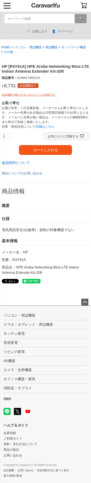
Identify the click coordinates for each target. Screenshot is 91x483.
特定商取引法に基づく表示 (53, 470)
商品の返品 (11, 449)
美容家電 (11, 343)
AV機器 (9, 361)
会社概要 (9, 470)
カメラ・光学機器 (18, 370)
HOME (5, 47)
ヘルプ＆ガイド (16, 425)
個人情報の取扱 (13, 475)
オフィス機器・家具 (19, 379)
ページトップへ (84, 302)
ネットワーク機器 (73, 47)
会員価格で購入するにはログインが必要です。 (29, 94)
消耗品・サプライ (18, 388)
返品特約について (16, 163)
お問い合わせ (13, 455)
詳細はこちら (45, 126)
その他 (8, 52)
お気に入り (39, 31)
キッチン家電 (14, 333)
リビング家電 (14, 352)
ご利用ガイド (13, 438)
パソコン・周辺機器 (28, 47)
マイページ (65, 31)
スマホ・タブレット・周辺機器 (28, 324)
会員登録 (10, 433)
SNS (7, 399)
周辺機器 (51, 47)
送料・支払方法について (21, 444)
